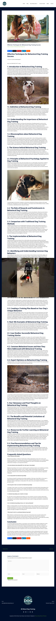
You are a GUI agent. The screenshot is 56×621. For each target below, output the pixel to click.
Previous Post (5, 548)
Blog (27, 3)
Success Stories (42, 3)
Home (24, 3)
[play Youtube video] (28, 277)
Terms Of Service (43, 615)
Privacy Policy (37, 615)
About (48, 3)
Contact (52, 3)
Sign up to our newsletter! (13, 579)
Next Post (51, 548)
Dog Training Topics (33, 3)
